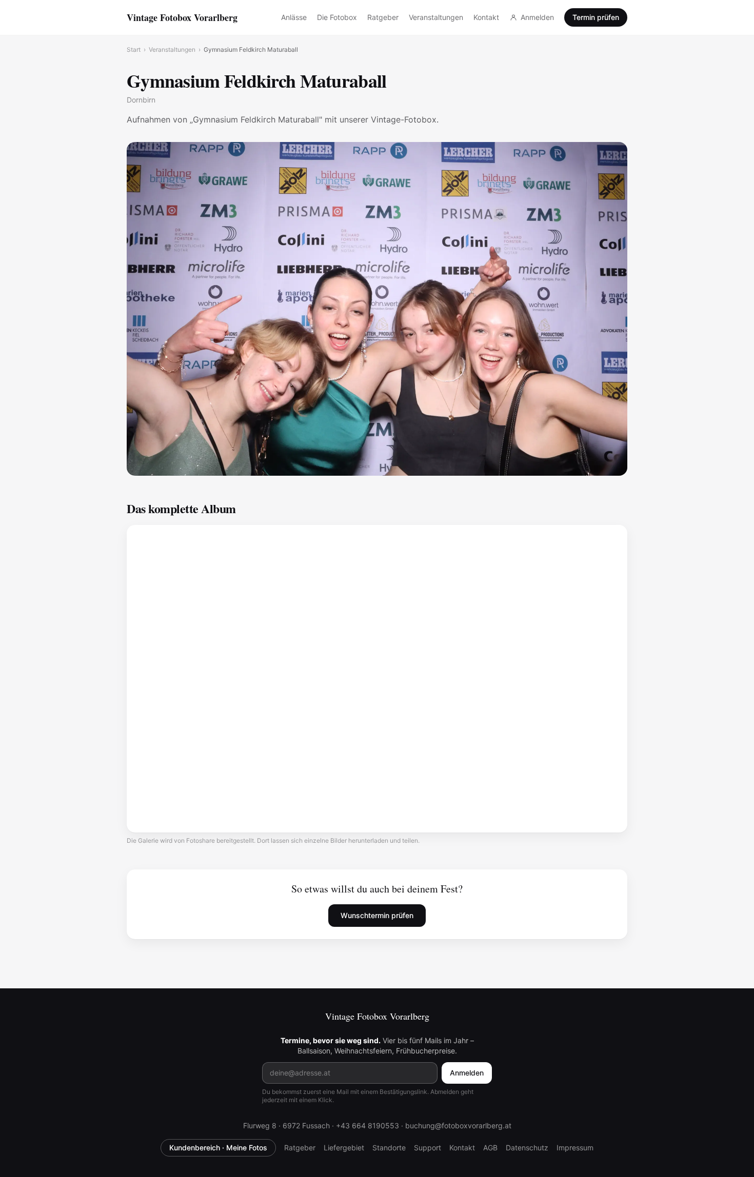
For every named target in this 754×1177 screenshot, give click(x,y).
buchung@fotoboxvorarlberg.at (458, 1125)
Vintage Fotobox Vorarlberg (182, 18)
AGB (490, 1147)
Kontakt (486, 17)
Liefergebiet (344, 1147)
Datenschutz (527, 1147)
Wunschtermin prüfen (377, 915)
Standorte (389, 1147)
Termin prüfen (595, 17)
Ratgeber (383, 17)
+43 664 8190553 (367, 1125)
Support (427, 1147)
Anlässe (294, 17)
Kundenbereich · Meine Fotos (218, 1147)
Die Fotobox (337, 17)
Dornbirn (141, 99)
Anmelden (537, 17)
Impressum (575, 1147)
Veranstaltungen (436, 17)
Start (134, 49)
